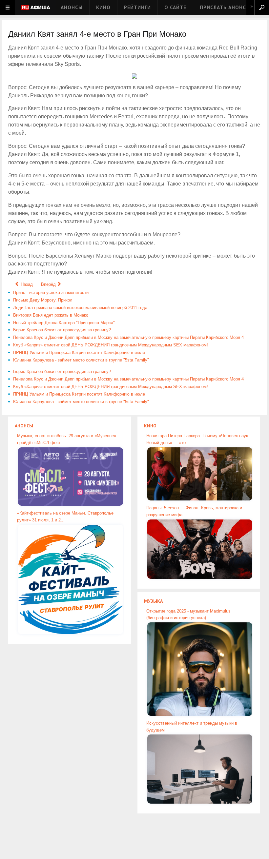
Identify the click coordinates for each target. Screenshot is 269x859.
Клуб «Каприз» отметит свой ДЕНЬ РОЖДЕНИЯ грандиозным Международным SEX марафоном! (110, 344)
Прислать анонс (223, 7)
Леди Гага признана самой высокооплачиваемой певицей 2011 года (80, 307)
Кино (103, 7)
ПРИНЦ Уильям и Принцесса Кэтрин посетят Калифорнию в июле (79, 352)
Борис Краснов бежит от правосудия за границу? (62, 329)
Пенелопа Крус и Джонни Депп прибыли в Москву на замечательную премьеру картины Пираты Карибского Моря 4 (128, 337)
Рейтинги (137, 7)
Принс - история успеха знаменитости (51, 292)
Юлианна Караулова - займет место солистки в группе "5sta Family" (81, 360)
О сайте (175, 7)
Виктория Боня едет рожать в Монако (50, 315)
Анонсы (72, 7)
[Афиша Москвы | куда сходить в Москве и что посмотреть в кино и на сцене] (35, 8)
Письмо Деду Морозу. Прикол (42, 300)
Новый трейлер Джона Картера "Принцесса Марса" (64, 322)
